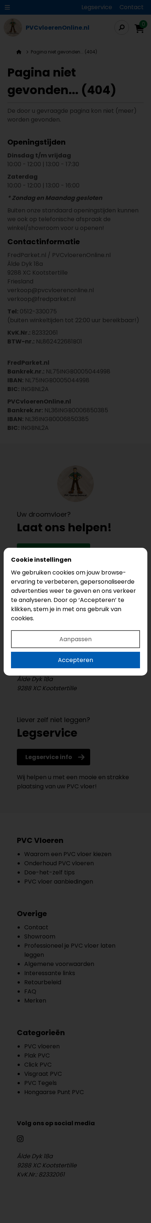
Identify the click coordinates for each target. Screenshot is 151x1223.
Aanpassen (75, 639)
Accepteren (75, 660)
